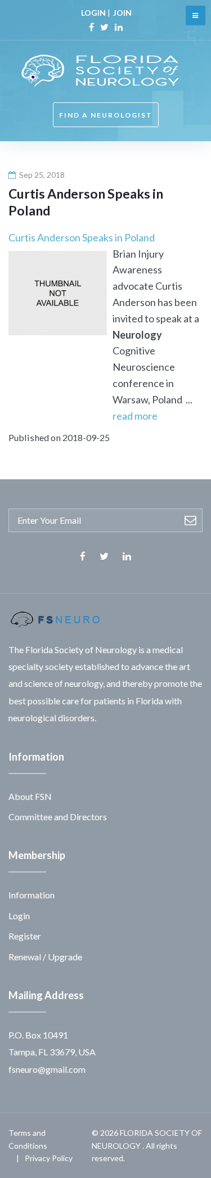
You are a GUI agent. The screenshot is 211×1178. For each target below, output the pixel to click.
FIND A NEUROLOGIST (105, 115)
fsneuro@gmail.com (47, 1069)
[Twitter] (104, 27)
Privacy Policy (49, 1158)
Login (19, 915)
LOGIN (93, 12)
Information (31, 894)
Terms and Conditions (27, 1139)
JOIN (122, 12)
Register (24, 935)
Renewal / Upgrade (45, 956)
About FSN (30, 796)
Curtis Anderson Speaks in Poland (81, 237)
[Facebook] (91, 27)
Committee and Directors (57, 816)
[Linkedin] (119, 27)
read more (135, 416)
